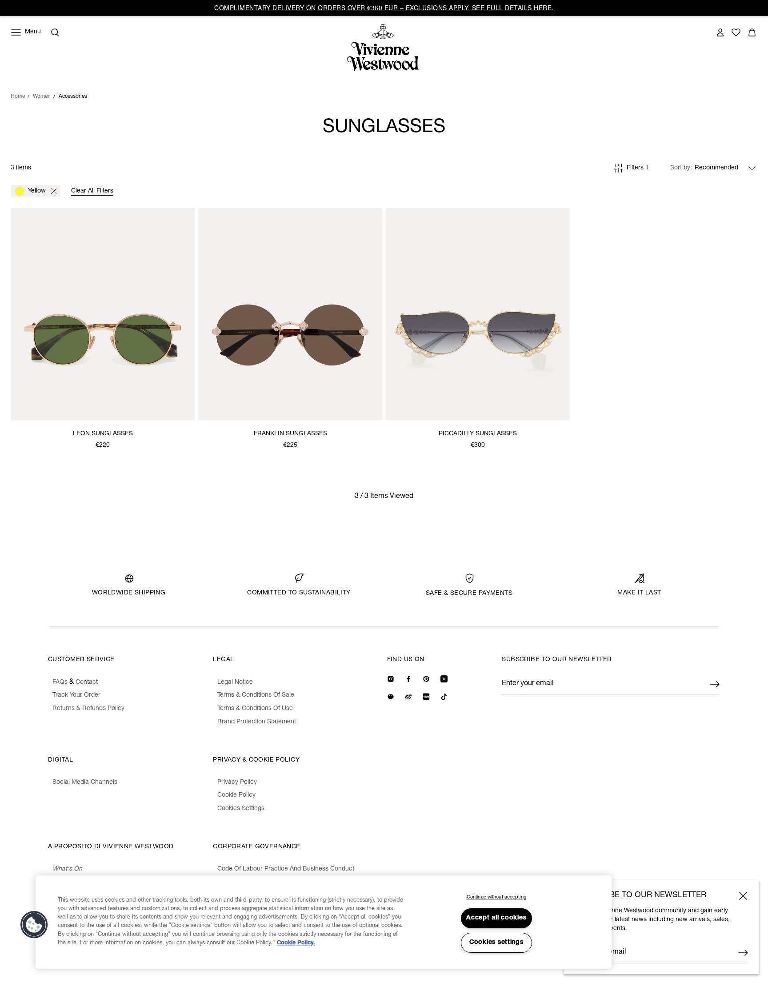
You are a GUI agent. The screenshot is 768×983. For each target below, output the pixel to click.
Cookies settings (496, 942)
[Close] (743, 896)
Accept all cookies (496, 918)
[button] (34, 925)
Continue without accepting (496, 897)
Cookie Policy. (296, 943)
